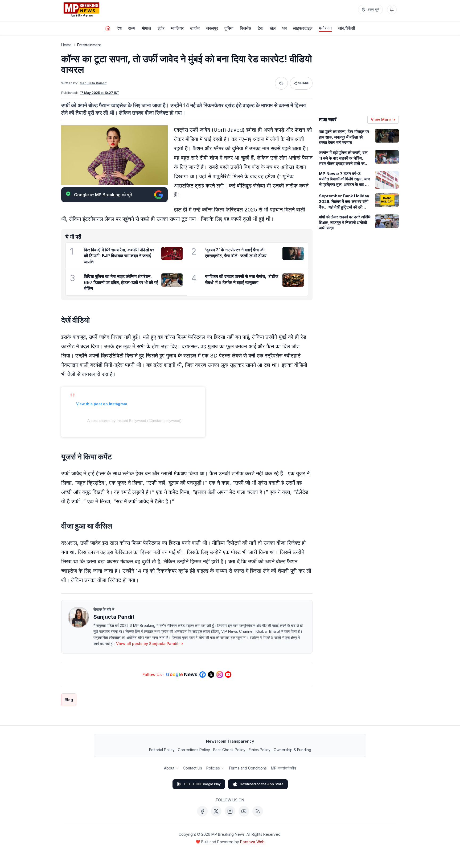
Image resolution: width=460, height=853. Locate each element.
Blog (69, 699)
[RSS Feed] (257, 811)
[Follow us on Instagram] (219, 674)
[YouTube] (244, 811)
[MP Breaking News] (81, 9)
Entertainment (89, 45)
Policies (213, 768)
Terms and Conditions (247, 768)
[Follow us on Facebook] (202, 674)
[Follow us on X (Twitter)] (211, 674)
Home (66, 45)
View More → (383, 119)
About (169, 768)
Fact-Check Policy (229, 749)
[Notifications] (392, 9)
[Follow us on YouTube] (228, 674)
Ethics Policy (259, 749)
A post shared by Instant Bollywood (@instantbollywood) (134, 420)
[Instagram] (230, 811)
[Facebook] (202, 811)
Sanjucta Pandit (93, 83)
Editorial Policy (162, 749)
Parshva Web (252, 841)
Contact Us (192, 768)
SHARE (303, 83)
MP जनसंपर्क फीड (283, 768)
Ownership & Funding (292, 749)
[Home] (107, 28)
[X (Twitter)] (216, 811)
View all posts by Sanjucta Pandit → (149, 643)
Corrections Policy (194, 749)
